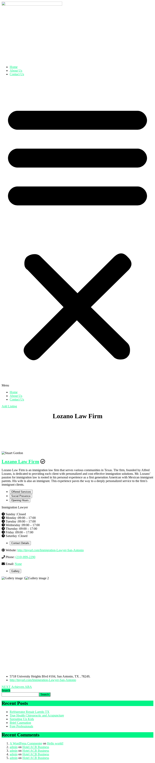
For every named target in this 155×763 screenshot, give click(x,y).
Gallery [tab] (15, 571)
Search (6, 690)
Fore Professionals (21, 726)
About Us (16, 70)
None (18, 564)
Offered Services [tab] (21, 491)
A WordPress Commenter (26, 743)
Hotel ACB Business (35, 747)
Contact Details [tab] (20, 543)
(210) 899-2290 (25, 557)
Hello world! (55, 743)
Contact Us (17, 74)
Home (14, 67)
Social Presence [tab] (20, 496)
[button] (77, 233)
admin (14, 747)
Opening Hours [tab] (20, 500)
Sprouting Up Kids (22, 719)
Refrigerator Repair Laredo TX (29, 711)
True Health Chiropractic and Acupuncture (37, 715)
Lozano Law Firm (20, 461)
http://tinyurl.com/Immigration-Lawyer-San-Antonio (50, 550)
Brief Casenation (20, 722)
